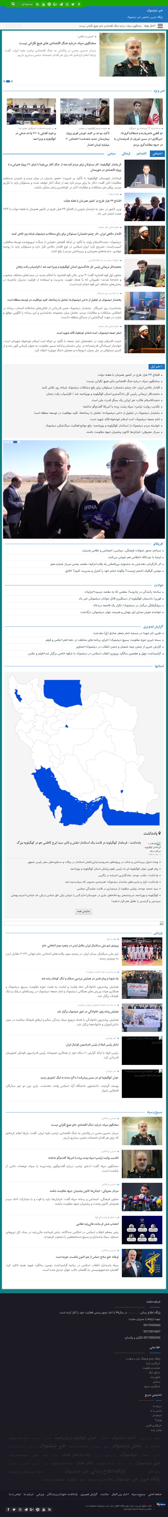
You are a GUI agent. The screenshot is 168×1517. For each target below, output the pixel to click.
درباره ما (157, 1406)
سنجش (156, 1382)
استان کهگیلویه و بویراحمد (75, 1438)
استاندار (104, 1438)
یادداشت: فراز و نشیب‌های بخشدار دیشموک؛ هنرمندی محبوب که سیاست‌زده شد (111, 882)
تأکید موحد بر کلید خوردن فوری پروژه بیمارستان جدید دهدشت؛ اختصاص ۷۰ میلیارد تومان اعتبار (87, 139)
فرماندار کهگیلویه (105, 1464)
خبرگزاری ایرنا (153, 1363)
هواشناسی (13, 1464)
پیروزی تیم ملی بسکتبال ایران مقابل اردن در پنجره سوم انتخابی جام (80, 945)
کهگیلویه (72, 1479)
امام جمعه (36, 1438)
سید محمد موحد (18, 1455)
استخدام (157, 1415)
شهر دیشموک (148, 1463)
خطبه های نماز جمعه (17, 1447)
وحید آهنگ (154, 1472)
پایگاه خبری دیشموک (100, 1479)
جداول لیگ (154, 1372)
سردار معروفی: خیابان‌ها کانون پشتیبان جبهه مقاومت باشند (123, 432)
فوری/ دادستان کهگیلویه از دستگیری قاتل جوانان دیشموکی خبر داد (120, 599)
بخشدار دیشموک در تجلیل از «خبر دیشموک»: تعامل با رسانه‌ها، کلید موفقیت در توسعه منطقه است (64, 299)
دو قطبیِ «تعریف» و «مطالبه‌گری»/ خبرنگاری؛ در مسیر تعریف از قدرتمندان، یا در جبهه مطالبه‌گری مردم (138, 139)
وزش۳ (158, 1420)
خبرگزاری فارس (153, 1425)
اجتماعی (157, 153)
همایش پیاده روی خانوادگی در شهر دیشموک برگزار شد (87, 1011)
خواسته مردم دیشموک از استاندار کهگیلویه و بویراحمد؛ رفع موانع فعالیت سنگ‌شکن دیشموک (103, 426)
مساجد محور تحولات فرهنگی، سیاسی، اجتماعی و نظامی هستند (122, 551)
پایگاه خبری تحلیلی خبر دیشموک (25, 1472)
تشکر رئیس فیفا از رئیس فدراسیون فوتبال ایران (92, 1044)
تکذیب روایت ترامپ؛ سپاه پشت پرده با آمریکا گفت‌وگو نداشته (122, 407)
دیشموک (128, 1455)
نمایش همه (83, 911)
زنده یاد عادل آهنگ (76, 1455)
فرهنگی (126, 153)
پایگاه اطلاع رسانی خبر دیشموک (94, 1471)
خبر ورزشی (32, 1447)
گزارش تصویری (89, 1494)
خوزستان (156, 1455)
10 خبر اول (157, 367)
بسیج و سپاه (96, 1447)
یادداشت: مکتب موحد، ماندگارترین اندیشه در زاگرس (128, 875)
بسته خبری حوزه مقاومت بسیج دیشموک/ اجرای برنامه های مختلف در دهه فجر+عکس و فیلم (104, 640)
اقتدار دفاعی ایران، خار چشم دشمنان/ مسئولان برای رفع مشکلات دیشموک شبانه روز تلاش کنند (66, 233)
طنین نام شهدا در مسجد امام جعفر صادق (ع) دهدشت (127, 633)
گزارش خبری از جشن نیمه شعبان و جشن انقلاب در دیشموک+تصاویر (118, 647)
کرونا (82, 1479)
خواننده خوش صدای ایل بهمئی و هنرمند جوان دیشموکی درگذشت (121, 612)
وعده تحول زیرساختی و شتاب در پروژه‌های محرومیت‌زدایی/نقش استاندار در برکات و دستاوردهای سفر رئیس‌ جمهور (92, 862)
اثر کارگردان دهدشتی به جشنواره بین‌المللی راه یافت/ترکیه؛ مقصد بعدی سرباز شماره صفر (106, 564)
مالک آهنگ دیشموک (62, 1464)
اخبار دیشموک (124, 1438)
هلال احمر (24, 1464)
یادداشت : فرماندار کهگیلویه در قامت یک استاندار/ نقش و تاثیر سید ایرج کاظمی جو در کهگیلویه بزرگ (79, 843)
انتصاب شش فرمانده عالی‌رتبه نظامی (97, 1224)
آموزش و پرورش (145, 1438)
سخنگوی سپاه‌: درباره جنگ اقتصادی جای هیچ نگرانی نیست (110, 26)
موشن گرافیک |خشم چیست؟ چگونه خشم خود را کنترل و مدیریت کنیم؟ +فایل (113, 571)
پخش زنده (156, 1430)
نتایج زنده (155, 1377)
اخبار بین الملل (120, 1494)
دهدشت (145, 1456)
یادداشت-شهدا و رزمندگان (62, 1494)
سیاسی (111, 153)
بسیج (107, 1446)
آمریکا (157, 1438)
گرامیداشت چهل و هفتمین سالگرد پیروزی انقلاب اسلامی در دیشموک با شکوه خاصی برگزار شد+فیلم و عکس (94, 654)
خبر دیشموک (134, 1313)
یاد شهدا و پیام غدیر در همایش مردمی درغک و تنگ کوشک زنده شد (79, 978)
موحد (45, 1464)
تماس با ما (155, 1411)
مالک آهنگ (84, 1463)
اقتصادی (141, 153)
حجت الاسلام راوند (79, 1447)
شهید (130, 1464)
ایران (146, 1447)
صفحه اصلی (154, 1494)
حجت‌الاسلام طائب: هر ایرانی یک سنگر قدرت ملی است (126, 400)
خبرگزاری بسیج (152, 1386)
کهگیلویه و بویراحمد (54, 1480)
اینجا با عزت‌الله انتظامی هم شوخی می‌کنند (135, 557)
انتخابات (155, 1446)
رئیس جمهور (110, 1455)
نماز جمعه (36, 1464)
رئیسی (97, 1455)
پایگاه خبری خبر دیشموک (137, 1479)
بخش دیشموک (126, 1446)
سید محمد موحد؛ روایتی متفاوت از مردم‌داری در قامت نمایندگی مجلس (117, 888)
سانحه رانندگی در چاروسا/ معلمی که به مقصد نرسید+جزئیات (123, 592)
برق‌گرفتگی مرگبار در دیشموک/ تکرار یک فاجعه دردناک (127, 605)
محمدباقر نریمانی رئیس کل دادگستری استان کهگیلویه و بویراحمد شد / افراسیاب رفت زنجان (68, 266)
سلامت (55, 1455)
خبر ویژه (159, 91)
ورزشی (40, 1494)
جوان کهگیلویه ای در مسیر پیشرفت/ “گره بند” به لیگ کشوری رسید (79, 1077)
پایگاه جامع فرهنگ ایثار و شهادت (143, 1359)
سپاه (45, 1455)
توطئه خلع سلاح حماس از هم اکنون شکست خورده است (87, 1257)
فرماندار (120, 1464)
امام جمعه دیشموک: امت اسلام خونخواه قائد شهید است (89, 333)
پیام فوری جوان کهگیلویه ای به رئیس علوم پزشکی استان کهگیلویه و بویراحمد (114, 869)
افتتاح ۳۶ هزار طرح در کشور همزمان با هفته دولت (92, 200)
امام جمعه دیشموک (18, 1438)
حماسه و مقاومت (151, 1368)
